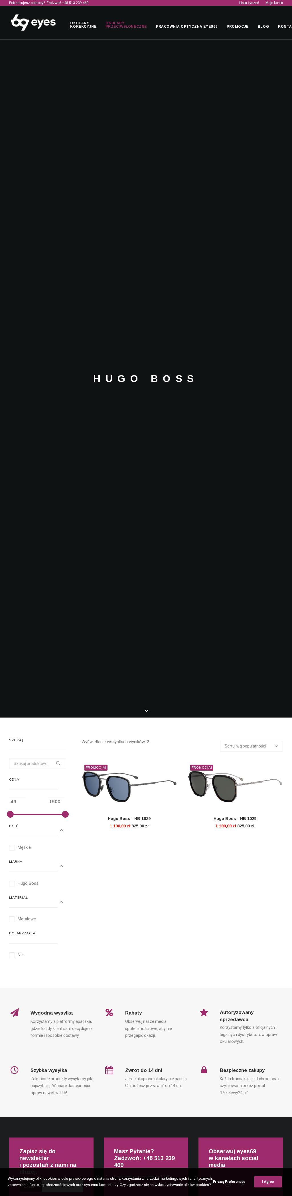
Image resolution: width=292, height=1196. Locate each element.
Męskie (24, 847)
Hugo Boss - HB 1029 (129, 818)
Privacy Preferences (229, 1182)
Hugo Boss (28, 883)
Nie (21, 954)
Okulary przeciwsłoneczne (126, 25)
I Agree (268, 1182)
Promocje (238, 27)
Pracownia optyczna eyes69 (187, 27)
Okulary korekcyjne (83, 25)
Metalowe (27, 919)
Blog (263, 27)
